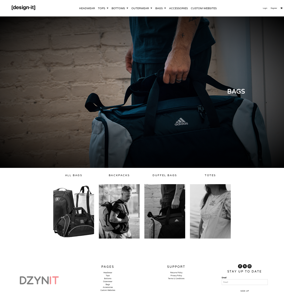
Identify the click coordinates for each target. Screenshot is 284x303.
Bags (108, 284)
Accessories (108, 287)
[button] (103, 8)
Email (224, 278)
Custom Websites (107, 290)
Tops (108, 276)
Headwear (107, 273)
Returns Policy (176, 273)
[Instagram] (249, 266)
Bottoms (107, 279)
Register (274, 8)
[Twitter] (245, 266)
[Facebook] (240, 266)
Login (265, 8)
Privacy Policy (176, 276)
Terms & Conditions (176, 279)
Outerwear (107, 281)
